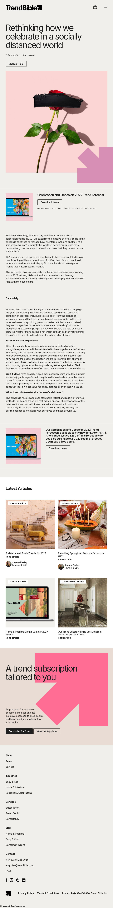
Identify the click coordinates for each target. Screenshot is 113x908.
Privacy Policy (26, 893)
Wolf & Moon (13, 373)
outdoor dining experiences (43, 362)
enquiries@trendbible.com (19, 865)
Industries (11, 775)
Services (11, 801)
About (9, 755)
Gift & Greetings (70, 503)
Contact (10, 853)
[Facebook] (6, 880)
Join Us (10, 766)
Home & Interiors (18, 503)
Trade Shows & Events (73, 581)
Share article (16, 63)
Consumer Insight (15, 844)
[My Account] (24, 7)
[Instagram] (11, 881)
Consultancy (12, 818)
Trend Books (12, 813)
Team (9, 761)
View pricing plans (46, 731)
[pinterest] (17, 881)
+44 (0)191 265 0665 (17, 859)
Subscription (12, 807)
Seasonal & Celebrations (19, 792)
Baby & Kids (12, 781)
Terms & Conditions (48, 893)
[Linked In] (23, 881)
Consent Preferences (12, 906)
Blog (8, 827)
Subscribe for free (19, 731)
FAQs (8, 870)
